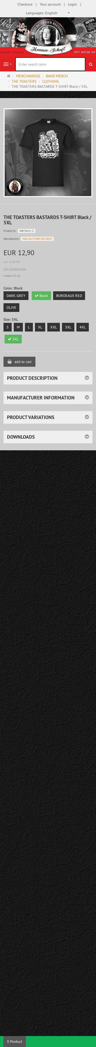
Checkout (24, 4)
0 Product (14, 1041)
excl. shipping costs (14, 269)
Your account (50, 4)
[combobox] (48, 13)
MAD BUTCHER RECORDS (37, 238)
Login (72, 4)
